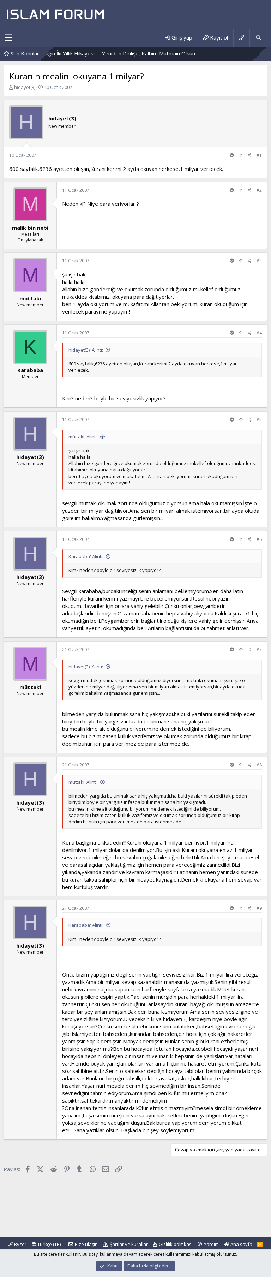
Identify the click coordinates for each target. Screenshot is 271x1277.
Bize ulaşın (86, 1244)
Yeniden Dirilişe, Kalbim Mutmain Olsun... (121, 53)
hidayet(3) (24, 87)
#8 (259, 765)
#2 (259, 190)
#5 (259, 420)
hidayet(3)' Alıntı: (85, 350)
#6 (259, 539)
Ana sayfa (240, 1244)
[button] (8, 38)
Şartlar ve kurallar (129, 1244)
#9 (259, 908)
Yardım (211, 1244)
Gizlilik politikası (176, 1244)
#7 (259, 649)
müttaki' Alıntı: (83, 437)
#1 (259, 155)
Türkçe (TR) (48, 1244)
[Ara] (258, 38)
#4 (259, 333)
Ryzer (19, 1244)
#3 (259, 261)
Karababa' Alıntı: (85, 556)
